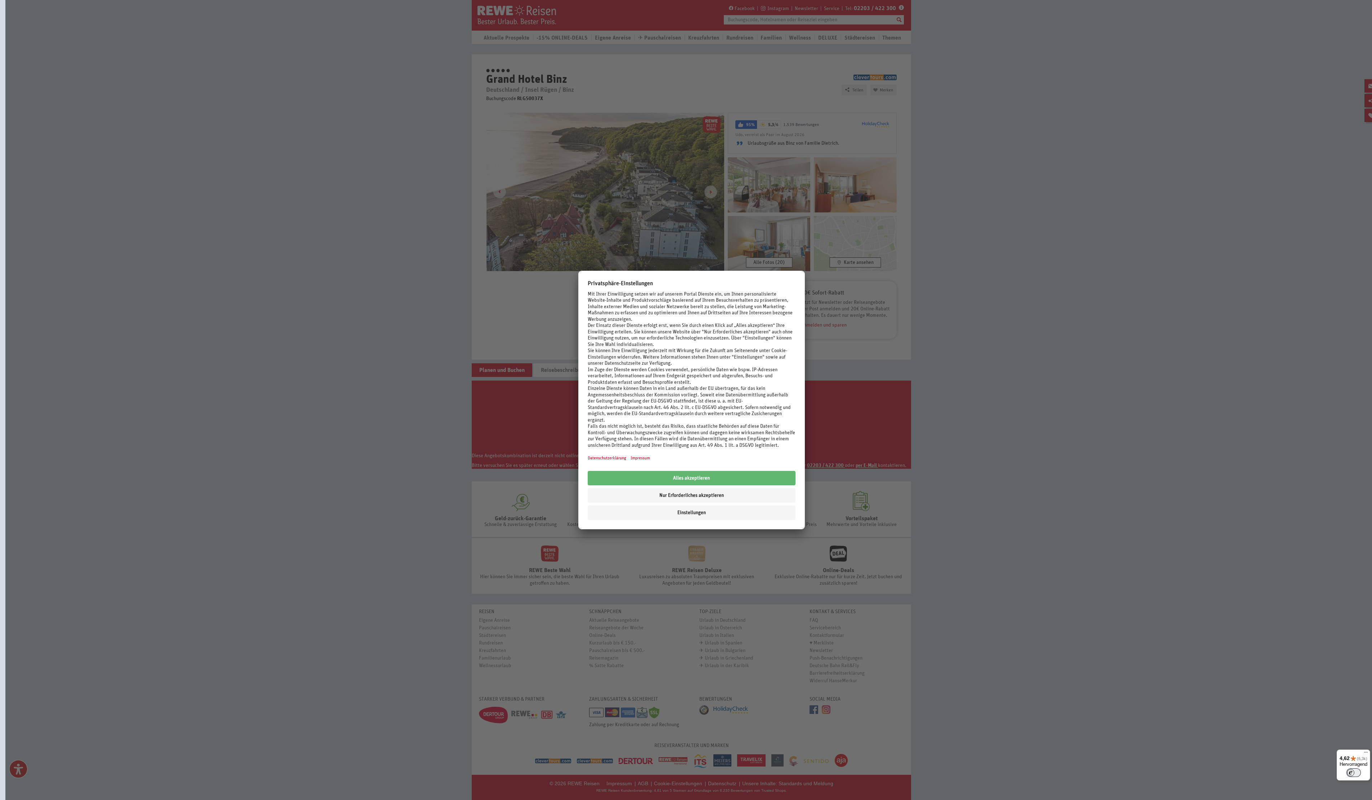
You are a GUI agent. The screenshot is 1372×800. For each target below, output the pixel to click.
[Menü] (1366, 754)
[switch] (1353, 772)
